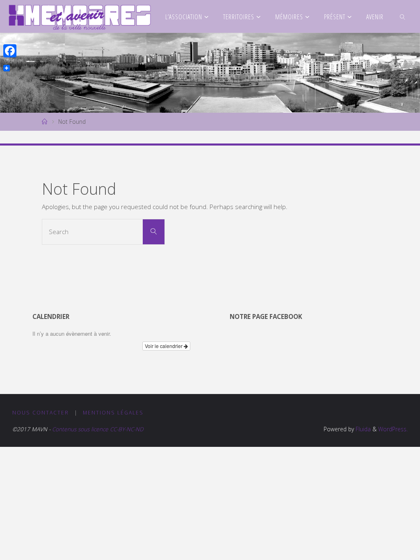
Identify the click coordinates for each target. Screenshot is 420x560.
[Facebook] (10, 51)
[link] (403, 16)
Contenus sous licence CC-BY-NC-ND (97, 429)
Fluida (362, 429)
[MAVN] (79, 16)
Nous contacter (40, 412)
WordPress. (393, 429)
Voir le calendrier (164, 345)
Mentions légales (113, 412)
